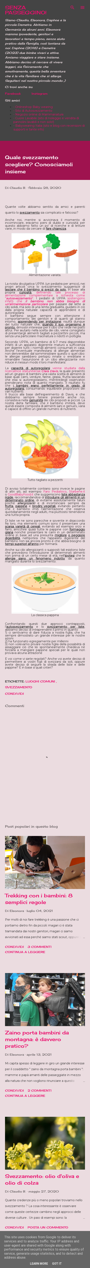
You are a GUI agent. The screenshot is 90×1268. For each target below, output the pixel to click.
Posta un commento (48, 1227)
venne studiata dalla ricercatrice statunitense (45, 369)
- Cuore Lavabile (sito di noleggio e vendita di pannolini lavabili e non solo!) (46, 120)
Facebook (13, 93)
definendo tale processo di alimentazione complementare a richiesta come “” (45, 295)
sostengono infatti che (45, 301)
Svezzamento (18, 687)
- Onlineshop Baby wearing (33, 107)
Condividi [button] (14, 693)
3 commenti (39, 947)
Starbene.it (77, 491)
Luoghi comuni (41, 681)
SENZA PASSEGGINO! (26, 10)
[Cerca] (72, 7)
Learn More (39, 1263)
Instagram (40, 93)
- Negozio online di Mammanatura (38, 114)
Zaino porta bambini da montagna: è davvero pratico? (37, 1039)
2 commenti (39, 1090)
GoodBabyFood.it (20, 494)
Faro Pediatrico (55, 491)
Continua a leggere (25, 952)
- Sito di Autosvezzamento (32, 111)
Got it (57, 1263)
